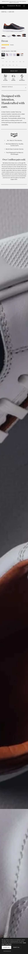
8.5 (13, 61)
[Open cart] (25, 6)
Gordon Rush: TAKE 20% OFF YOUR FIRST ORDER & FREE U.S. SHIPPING (14, 2)
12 (13, 65)
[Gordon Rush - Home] (14, 6)
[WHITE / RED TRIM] (14, 54)
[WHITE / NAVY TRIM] (10, 54)
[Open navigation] (3, 6)
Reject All (16, 947)
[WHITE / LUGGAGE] (21, 54)
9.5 (20, 61)
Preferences (7, 951)
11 (6, 65)
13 (16, 65)
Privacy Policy (8, 944)
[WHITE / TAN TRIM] (7, 54)
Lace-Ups (11, 11)
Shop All (4, 11)
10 (23, 61)
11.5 (10, 65)
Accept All (6, 947)
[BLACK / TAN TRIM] (3, 54)
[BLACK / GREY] (18, 54)
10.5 (3, 65)
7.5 (6, 61)
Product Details (7, 86)
